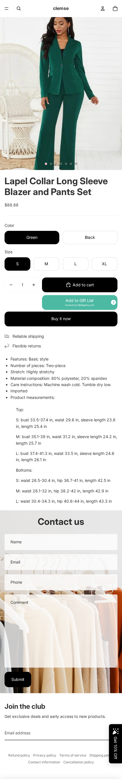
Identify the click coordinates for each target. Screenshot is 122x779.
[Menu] (6, 8)
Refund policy (19, 755)
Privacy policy (44, 755)
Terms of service (72, 755)
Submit (17, 679)
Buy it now (61, 318)
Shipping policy (101, 755)
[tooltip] (113, 302)
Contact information (44, 762)
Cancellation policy (78, 762)
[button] (79, 302)
